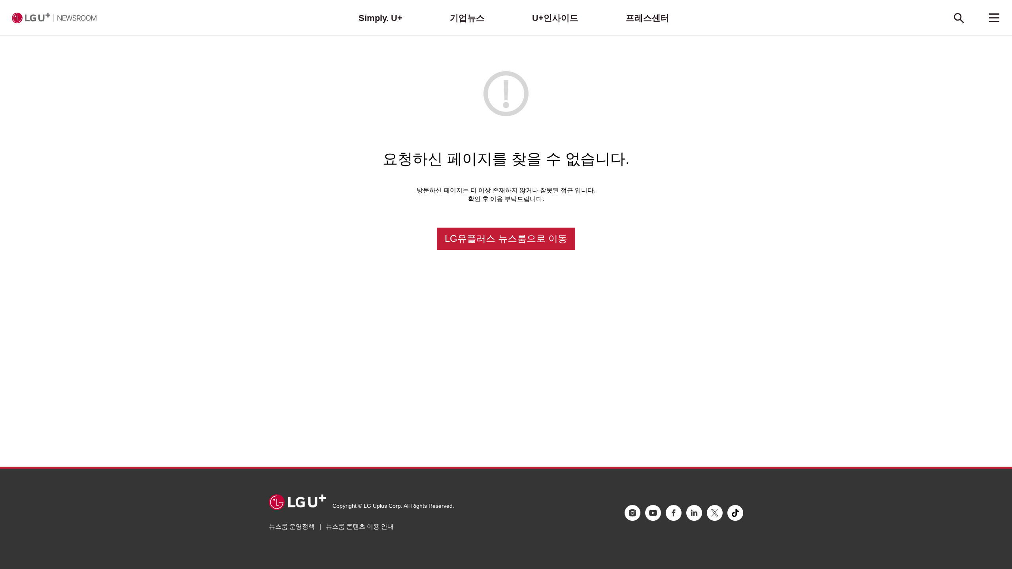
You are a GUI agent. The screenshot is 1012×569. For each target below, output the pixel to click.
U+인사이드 (555, 18)
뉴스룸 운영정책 (292, 526)
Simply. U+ (380, 18)
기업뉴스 (467, 18)
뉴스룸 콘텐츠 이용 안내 (360, 526)
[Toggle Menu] (994, 17)
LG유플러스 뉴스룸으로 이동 (506, 238)
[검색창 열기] (958, 18)
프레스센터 (647, 18)
